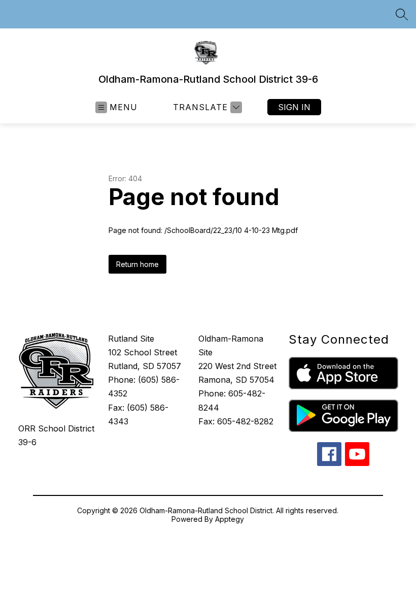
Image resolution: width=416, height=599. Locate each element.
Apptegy (229, 519)
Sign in (294, 107)
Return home (137, 264)
